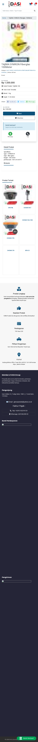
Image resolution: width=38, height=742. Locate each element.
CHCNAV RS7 (27, 208)
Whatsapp (31, 102)
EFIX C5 (27, 250)
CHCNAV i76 (10, 250)
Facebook (12, 102)
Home (4, 18)
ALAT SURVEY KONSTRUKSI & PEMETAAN (17, 70)
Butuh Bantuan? (28, 738)
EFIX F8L (10, 208)
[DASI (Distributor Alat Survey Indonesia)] (15, 4)
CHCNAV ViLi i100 (27, 220)
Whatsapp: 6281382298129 (19, 414)
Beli (20, 113)
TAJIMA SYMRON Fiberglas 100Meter (15, 66)
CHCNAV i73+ (11, 238)
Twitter (21, 102)
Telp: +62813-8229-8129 (19, 411)
